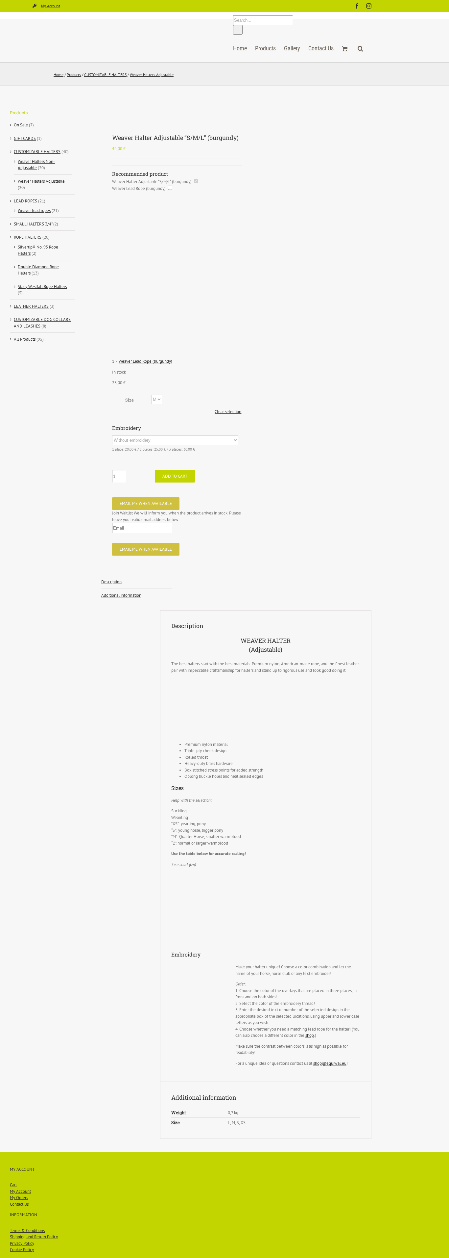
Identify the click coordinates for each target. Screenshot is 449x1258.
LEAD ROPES (25, 201)
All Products (24, 339)
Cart (13, 1185)
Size (129, 400)
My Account (20, 1191)
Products (74, 74)
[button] (360, 48)
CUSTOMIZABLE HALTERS (105, 74)
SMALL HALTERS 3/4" (33, 224)
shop (309, 1035)
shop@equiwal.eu (329, 1063)
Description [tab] (111, 582)
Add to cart (174, 476)
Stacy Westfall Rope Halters (42, 286)
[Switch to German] (14, 6)
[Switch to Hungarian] (23, 6)
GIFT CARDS (25, 138)
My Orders (19, 1197)
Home (58, 74)
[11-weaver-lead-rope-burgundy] (166, 110)
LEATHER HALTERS (31, 306)
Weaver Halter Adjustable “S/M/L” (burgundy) (152, 181)
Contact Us (19, 1204)
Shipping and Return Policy (34, 1237)
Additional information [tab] (121, 595)
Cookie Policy (22, 1249)
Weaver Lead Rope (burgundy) (139, 188)
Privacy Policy (22, 1243)
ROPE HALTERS (27, 237)
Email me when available (146, 503)
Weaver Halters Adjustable (152, 74)
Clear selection (228, 411)
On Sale (21, 125)
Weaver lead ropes (34, 210)
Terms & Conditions (27, 1230)
